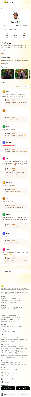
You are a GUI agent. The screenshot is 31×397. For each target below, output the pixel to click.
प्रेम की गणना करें (18, 326)
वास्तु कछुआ (21, 346)
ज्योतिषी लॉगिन (4, 369)
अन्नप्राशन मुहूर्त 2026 (14, 316)
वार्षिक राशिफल (13, 302)
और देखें (2, 267)
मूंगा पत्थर (3, 357)
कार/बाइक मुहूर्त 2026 (16, 317)
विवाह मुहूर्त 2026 (5, 319)
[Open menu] (2, 2)
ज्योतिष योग (12, 311)
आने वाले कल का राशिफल (7, 300)
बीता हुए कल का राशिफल (14, 298)
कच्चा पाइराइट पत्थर (5, 354)
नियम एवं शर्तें (18, 362)
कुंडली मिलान (10, 326)
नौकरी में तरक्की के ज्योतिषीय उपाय (17, 338)
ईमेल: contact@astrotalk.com (8, 376)
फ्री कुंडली (3, 326)
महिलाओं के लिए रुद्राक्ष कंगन (7, 352)
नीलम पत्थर (11, 356)
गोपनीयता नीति (4, 364)
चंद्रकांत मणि (4, 350)
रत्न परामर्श (12, 348)
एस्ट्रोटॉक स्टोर (4, 307)
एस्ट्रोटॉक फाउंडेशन (14, 341)
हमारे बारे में (17, 364)
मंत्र (8, 338)
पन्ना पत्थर (24, 356)
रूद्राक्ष (9, 346)
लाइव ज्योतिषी (12, 307)
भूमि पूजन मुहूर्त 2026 (14, 319)
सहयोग (2, 340)
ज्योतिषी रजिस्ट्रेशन (13, 369)
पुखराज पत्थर (4, 356)
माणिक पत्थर (18, 356)
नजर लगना (3, 346)
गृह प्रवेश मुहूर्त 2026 (5, 321)
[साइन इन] (28, 2)
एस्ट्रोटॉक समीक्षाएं (5, 311)
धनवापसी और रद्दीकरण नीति (7, 362)
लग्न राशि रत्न (11, 336)
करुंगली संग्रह (14, 346)
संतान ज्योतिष (4, 336)
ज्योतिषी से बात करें (16, 309)
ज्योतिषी (5, 8)
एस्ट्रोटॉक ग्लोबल (24, 354)
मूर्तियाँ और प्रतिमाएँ (19, 352)
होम (1, 8)
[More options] (27, 12)
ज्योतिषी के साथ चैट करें (6, 309)
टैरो (6, 340)
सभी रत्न (21, 357)
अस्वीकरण (11, 364)
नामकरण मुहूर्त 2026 (5, 317)
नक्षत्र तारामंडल (19, 336)
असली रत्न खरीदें (19, 348)
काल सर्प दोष (19, 311)
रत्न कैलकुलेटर (4, 348)
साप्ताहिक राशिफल (18, 300)
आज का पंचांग (26, 311)
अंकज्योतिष (3, 338)
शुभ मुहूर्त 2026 (4, 316)
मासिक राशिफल (4, 302)
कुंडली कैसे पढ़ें (19, 307)
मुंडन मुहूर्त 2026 (14, 321)
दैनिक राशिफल (4, 298)
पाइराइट (26, 348)
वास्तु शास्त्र (16, 340)
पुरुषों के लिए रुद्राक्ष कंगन (13, 350)
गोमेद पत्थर (9, 357)
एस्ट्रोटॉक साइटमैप (5, 341)
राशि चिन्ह (10, 340)
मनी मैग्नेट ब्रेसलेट (15, 354)
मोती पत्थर (15, 357)
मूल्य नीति (23, 364)
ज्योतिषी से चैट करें (5, 331)
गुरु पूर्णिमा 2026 (23, 340)
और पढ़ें (2, 53)
